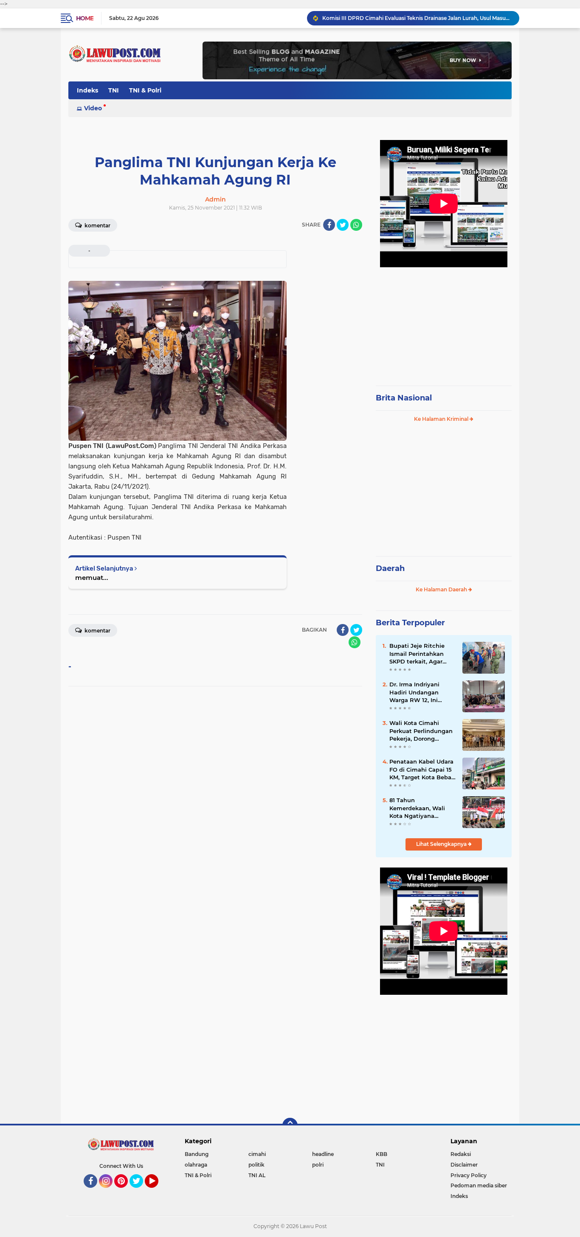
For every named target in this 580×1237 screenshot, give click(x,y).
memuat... (91, 578)
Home (84, 18)
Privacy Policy (468, 1175)
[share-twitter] (343, 225)
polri (318, 1164)
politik (256, 1164)
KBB (381, 1154)
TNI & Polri (145, 90)
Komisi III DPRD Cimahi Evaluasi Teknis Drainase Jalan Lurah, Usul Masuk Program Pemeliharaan (417, 18)
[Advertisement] (444, 322)
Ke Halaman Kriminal (442, 419)
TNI (113, 90)
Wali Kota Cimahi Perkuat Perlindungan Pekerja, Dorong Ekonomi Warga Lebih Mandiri (421, 730)
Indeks (87, 90)
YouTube (157, 1191)
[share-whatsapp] (356, 225)
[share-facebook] (329, 225)
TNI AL (256, 1175)
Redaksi (460, 1154)
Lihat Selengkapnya (442, 844)
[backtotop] (290, 1125)
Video (93, 108)
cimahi (257, 1154)
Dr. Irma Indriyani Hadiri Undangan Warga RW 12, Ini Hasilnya (414, 692)
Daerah (390, 568)
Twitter (140, 1191)
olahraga (196, 1164)
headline (323, 1154)
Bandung (196, 1154)
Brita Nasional (404, 398)
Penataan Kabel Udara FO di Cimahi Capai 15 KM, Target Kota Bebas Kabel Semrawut (421, 769)
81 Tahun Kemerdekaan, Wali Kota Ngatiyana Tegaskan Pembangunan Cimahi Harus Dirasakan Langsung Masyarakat (421, 808)
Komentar (96, 225)
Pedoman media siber (478, 1185)
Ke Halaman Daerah (442, 589)
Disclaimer (464, 1164)
